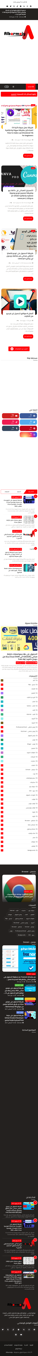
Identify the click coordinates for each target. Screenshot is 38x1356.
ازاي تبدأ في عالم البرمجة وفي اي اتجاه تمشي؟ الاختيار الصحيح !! (13, 536)
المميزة (19, 491)
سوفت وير (18, 786)
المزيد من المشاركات (21, 349)
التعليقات (7, 491)
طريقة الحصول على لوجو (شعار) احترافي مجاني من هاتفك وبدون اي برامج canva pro (19, 256)
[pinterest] (16, 1335)
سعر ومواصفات (18, 778)
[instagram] (27, 6)
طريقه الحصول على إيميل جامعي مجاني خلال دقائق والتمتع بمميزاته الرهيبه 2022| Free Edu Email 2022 (13, 1209)
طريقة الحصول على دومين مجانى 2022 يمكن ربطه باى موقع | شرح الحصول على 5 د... (13, 990)
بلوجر (18, 740)
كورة (18, 812)
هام (18, 837)
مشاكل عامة (18, 825)
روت (18, 774)
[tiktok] (17, 6)
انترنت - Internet (18, 714)
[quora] (24, 6)
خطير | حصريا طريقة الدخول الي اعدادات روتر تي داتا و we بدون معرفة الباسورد (13, 554)
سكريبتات (18, 782)
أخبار (34, 291)
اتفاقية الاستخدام (8, 1345)
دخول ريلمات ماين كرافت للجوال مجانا (14, 521)
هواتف (18, 842)
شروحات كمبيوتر (18, 795)
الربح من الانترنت (18, 697)
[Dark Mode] (6, 86)
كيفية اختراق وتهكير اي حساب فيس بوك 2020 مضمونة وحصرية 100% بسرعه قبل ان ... (14, 12)
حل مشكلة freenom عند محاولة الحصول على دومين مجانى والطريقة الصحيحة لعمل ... (20, 978)
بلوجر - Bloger (18, 744)
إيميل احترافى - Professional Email (18, 727)
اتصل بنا (26, 1345)
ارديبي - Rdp (18, 684)
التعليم (33, 105)
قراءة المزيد (29, 155)
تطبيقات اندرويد (18, 752)
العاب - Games (18, 706)
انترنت (18, 710)
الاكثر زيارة (31, 491)
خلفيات (18, 765)
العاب (18, 701)
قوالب (18, 799)
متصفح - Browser (18, 820)
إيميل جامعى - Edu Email (18, 731)
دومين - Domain (18, 769)
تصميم (33, 231)
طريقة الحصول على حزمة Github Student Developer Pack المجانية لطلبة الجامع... (14, 1018)
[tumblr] (14, 6)
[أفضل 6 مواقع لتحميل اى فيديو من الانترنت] (19, 302)
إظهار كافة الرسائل (8, 98)
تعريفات (18, 757)
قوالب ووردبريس (18, 808)
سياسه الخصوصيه (18, 1345)
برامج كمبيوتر (18, 735)
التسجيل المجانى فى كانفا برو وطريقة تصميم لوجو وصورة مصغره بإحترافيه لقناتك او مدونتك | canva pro (20, 194)
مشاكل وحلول (18, 829)
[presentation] (37, 14)
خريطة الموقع (18, 1349)
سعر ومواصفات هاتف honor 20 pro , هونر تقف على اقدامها (13, 570)
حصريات (18, 761)
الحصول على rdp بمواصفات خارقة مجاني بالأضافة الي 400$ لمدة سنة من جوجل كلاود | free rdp (20, 656)
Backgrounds (18, 850)
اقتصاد (18, 689)
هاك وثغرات (18, 833)
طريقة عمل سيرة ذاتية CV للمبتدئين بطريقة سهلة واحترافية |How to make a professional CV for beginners (19, 131)
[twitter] (10, 6)
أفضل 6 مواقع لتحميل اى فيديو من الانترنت (19, 315)
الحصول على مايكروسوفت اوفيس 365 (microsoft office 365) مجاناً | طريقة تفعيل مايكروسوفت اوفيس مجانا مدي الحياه (13, 1279)
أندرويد (18, 718)
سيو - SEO (18, 791)
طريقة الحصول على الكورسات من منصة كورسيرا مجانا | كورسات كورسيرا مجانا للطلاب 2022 (13, 503)
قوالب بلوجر (18, 803)
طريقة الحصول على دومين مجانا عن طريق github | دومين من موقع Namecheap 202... (13, 1004)
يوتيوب (18, 846)
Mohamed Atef (30, 662)
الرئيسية (31, 1345)
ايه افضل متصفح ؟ (26, 898)
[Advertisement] (19, 62)
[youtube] (7, 6)
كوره (18, 816)
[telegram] (20, 6)
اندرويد (18, 723)
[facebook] (30, 6)
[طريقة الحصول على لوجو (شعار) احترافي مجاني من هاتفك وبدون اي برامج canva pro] (19, 241)
